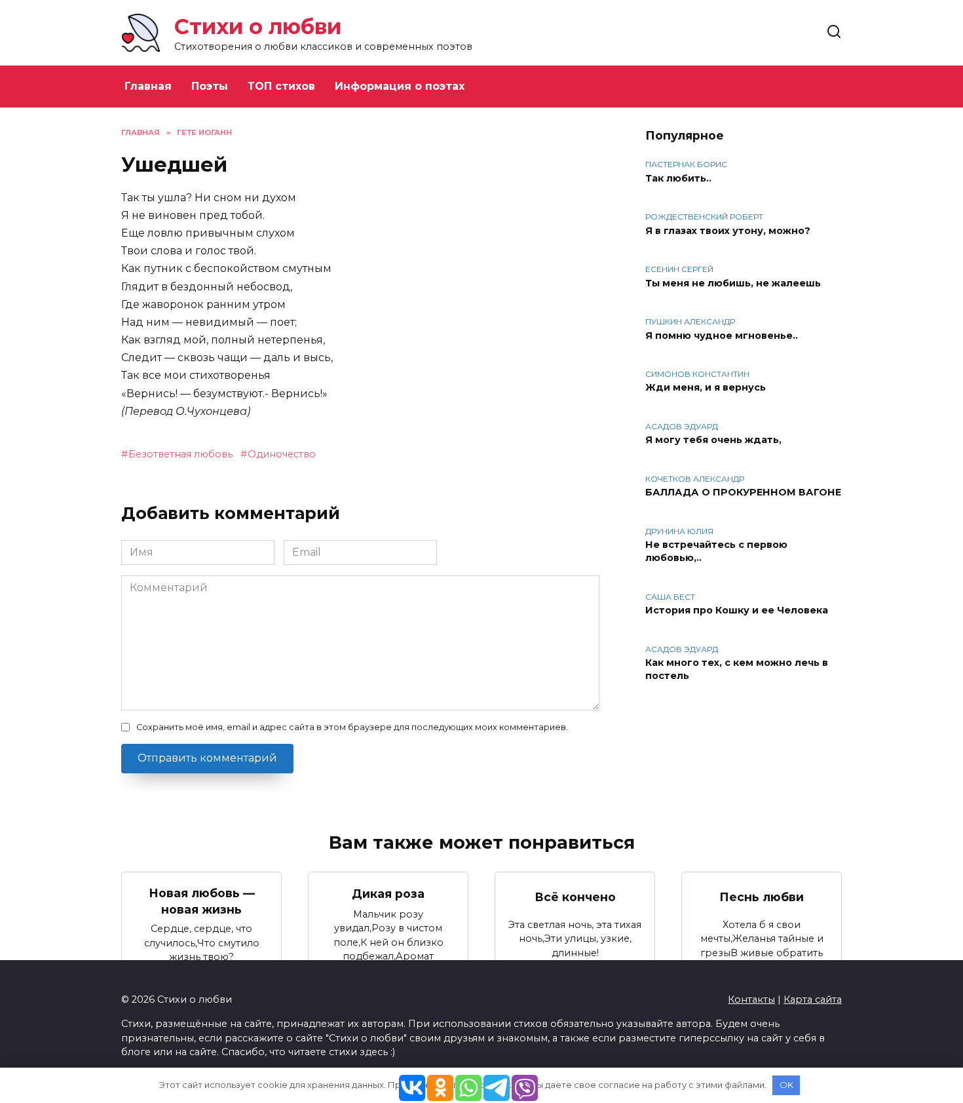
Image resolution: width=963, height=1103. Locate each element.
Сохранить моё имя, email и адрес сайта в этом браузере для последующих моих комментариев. (352, 727)
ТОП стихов (281, 86)
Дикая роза (388, 893)
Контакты (751, 999)
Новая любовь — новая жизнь (202, 901)
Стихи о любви (257, 26)
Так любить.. (678, 178)
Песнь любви (761, 897)
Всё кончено (575, 897)
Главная (148, 86)
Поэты (209, 86)
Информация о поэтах (399, 86)
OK (786, 1084)
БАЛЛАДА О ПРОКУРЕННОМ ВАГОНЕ (743, 493)
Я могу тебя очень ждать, (713, 440)
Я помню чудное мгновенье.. (721, 335)
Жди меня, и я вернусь (705, 388)
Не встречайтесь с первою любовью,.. (716, 551)
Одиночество (282, 454)
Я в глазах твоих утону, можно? (727, 231)
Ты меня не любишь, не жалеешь (733, 283)
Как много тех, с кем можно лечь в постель (736, 669)
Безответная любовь (180, 454)
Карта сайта (813, 999)
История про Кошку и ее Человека (736, 611)
